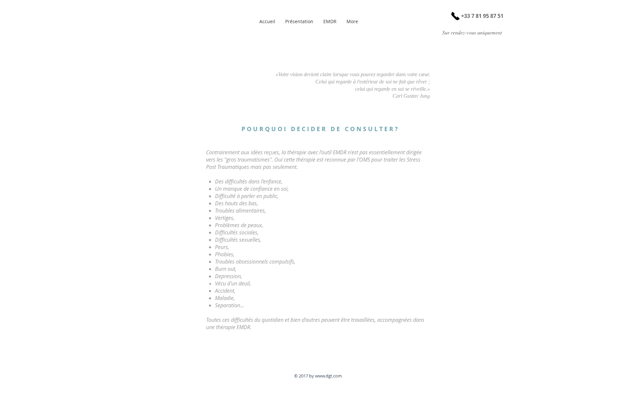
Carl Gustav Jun (410, 96)
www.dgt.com (328, 376)
